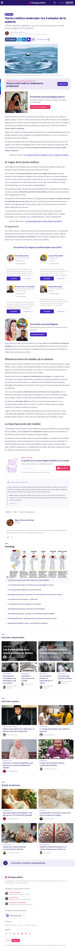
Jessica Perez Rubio (55, 256)
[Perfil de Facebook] (8, 537)
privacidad (57, 945)
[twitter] (19, 39)
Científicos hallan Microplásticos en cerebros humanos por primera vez (53, 848)
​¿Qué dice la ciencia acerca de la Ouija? (27, 678)
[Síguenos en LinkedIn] (14, 933)
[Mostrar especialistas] (5, 863)
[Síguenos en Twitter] (10, 933)
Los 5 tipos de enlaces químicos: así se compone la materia (46, 155)
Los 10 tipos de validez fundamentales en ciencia (55, 651)
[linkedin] (24, 39)
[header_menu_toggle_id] (2, 3)
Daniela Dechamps (55, 286)
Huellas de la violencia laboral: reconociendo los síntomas (14, 848)
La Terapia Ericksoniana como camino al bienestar (54, 730)
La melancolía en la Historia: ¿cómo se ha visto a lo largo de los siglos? (55, 814)
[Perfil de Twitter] (11, 537)
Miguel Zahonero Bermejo (17, 32)
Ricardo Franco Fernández (25, 286)
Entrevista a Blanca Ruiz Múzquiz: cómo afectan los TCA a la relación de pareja (18, 814)
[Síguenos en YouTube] (22, 933)
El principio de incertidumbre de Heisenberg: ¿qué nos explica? (9, 679)
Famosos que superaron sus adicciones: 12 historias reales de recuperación (18, 730)
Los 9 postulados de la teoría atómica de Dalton (43, 221)
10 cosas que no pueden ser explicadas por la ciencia (46, 679)
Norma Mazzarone (21, 256)
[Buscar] (55, 3)
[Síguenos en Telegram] (26, 933)
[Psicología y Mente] (37, 3)
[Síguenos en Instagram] (18, 933)
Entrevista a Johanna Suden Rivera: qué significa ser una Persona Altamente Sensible (18, 765)
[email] (28, 39)
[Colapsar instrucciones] (66, 482)
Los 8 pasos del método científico (65, 677)
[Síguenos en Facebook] (6, 933)
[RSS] (29, 933)
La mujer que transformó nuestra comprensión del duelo (52, 764)
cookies (63, 945)
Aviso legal (49, 945)
